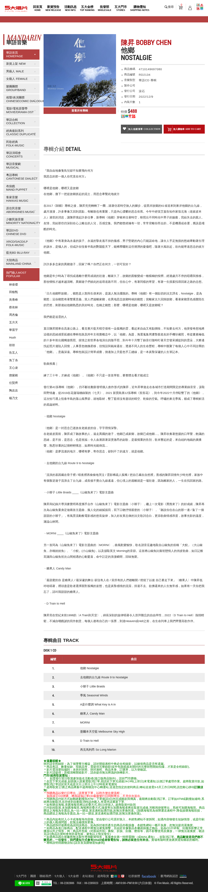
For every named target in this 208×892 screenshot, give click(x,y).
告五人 (13, 352)
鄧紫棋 (13, 375)
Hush (12, 337)
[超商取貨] (116, 876)
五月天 (13, 322)
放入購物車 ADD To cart (187, 129)
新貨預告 (53, 8)
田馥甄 (13, 292)
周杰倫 (13, 314)
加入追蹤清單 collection (144, 129)
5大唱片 (16, 8)
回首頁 (37, 8)
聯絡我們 (45, 876)
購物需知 (139, 8)
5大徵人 (60, 876)
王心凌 (13, 367)
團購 (33, 876)
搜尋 (171, 6)
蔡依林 (13, 307)
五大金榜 (87, 8)
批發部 (104, 8)
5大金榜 (73, 876)
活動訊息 (70, 8)
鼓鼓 (12, 345)
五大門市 (121, 8)
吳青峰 (13, 299)
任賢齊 (13, 382)
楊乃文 (13, 398)
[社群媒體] (148, 876)
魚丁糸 (13, 360)
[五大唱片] (104, 868)
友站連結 (88, 876)
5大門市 (21, 876)
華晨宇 (13, 330)
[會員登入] (190, 7)
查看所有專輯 (80, 110)
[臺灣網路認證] (182, 876)
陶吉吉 (13, 390)
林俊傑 (13, 284)
